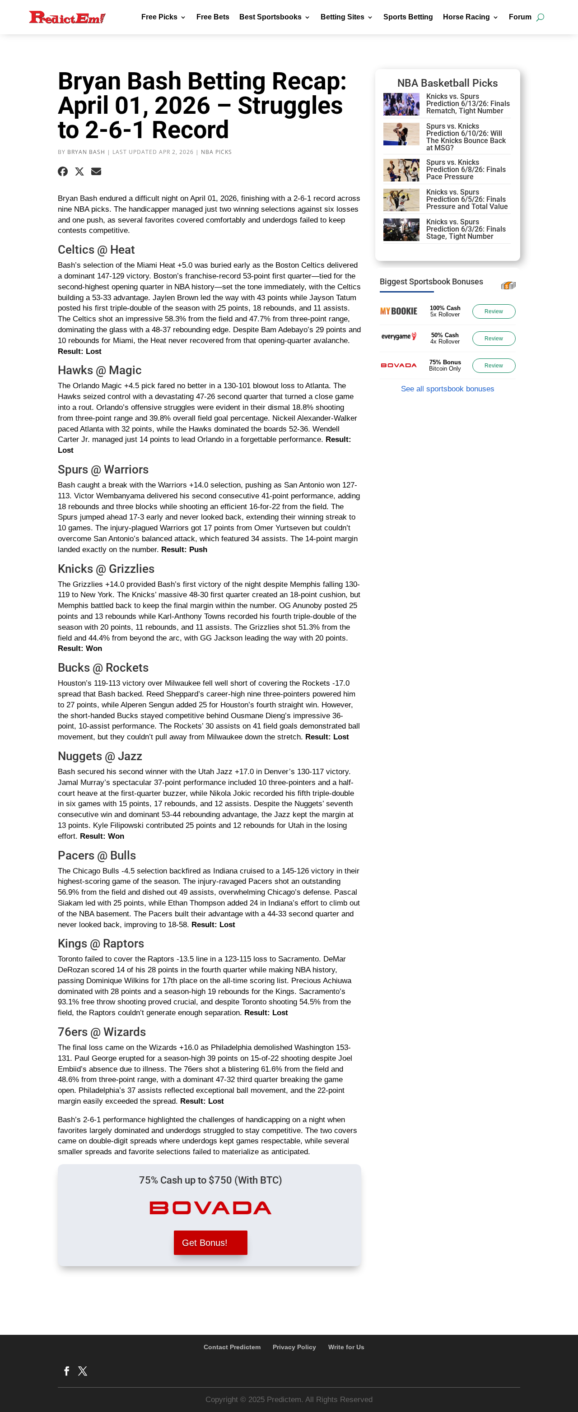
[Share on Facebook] (63, 172)
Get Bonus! (205, 1243)
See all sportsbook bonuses (447, 389)
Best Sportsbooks (270, 17)
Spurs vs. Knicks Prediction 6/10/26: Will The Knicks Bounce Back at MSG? (466, 137)
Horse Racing (466, 17)
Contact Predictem (232, 1347)
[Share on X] (79, 172)
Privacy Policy (294, 1347)
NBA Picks (216, 152)
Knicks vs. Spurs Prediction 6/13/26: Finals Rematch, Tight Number (468, 103)
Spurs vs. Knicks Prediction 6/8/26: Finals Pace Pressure (466, 169)
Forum (520, 17)
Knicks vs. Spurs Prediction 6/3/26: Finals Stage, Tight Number (466, 229)
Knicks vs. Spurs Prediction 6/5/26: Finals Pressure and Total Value (467, 199)
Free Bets (212, 17)
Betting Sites (342, 17)
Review (494, 311)
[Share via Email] (96, 172)
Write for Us (346, 1347)
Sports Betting (408, 17)
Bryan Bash (86, 152)
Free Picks (159, 17)
